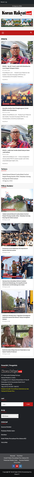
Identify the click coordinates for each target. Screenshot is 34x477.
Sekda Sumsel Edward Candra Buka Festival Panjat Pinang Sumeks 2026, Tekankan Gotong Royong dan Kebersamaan (16, 176)
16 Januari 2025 (7, 112)
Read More (5, 79)
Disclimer (4, 434)
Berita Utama (6, 61)
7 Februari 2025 (7, 70)
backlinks (4, 393)
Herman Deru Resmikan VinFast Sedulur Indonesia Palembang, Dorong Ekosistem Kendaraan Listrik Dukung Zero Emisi (14, 283)
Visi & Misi (4, 442)
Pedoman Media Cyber (8, 431)
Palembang (13, 276)
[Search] (31, 32)
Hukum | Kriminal (14, 61)
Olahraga (13, 209)
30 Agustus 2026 (7, 219)
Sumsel (12, 311)
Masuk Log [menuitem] (4, 2)
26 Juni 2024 (6, 154)
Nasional (13, 103)
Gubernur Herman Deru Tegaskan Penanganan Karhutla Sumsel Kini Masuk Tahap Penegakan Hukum (16, 317)
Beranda (12, 456)
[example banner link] (12, 371)
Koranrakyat (26, 472)
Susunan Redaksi (6, 427)
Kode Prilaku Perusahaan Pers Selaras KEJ (13, 438)
